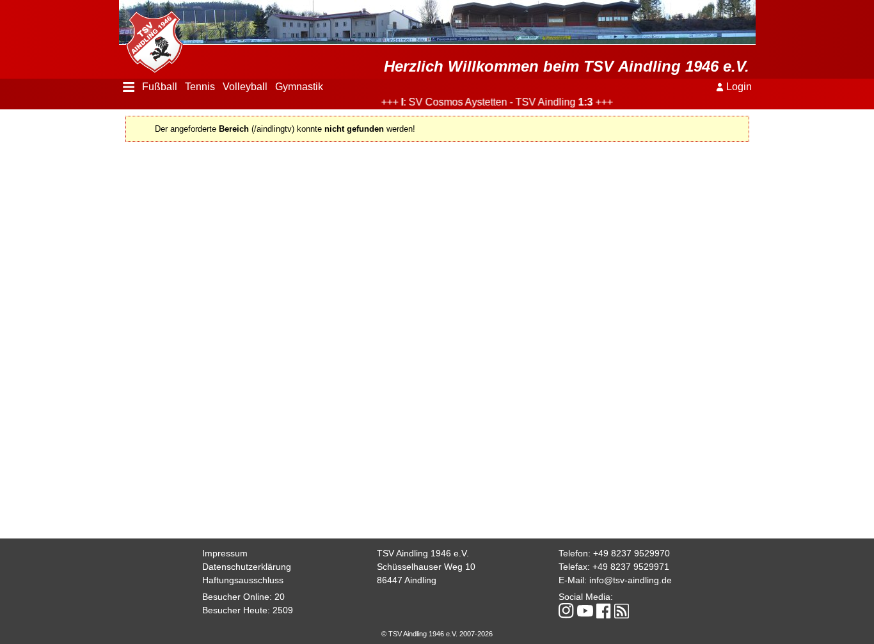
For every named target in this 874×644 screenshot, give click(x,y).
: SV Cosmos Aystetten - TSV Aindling (488, 102)
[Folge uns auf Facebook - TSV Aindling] (603, 611)
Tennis (200, 86)
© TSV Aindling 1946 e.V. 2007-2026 (437, 634)
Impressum (225, 553)
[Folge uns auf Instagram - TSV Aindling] (566, 611)
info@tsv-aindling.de (630, 580)
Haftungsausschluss (242, 580)
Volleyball (245, 86)
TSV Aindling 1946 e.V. (423, 553)
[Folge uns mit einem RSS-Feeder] (621, 612)
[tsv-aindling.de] (151, 38)
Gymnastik (299, 86)
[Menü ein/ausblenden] (129, 87)
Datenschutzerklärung (246, 567)
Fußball (159, 86)
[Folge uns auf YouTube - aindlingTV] (585, 611)
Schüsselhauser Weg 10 (426, 567)
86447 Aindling (406, 580)
